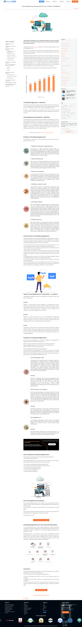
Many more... (7, 612)
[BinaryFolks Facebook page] (43, 612)
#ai (61, 105)
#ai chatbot (71, 105)
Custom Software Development (9, 604)
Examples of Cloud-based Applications (9, 73)
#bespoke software (64, 106)
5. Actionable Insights (10, 58)
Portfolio (55, 1)
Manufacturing (26, 612)
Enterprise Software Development (9, 611)
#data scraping (63, 112)
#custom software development (65, 111)
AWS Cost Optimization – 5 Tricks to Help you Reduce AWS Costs (71, 91)
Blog (43, 609)
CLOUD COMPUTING (76, 8)
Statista (42, 97)
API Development (7, 610)
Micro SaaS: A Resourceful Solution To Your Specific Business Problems (71, 95)
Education (25, 604)
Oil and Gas (25, 611)
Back (26, 598)
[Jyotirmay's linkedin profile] (41, 2)
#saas (48, 595)
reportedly (36, 46)
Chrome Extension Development (9, 605)
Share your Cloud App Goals (41, 589)
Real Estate (25, 610)
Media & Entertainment (27, 609)
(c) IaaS (8, 70)
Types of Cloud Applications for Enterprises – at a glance (10, 65)
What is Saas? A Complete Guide (71, 98)
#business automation (37, 595)
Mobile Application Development (47, 132)
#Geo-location (73, 112)
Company (61, 1)
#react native (63, 115)
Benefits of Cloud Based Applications (9, 49)
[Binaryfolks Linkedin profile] (45, 612)
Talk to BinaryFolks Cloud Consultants (41, 519)
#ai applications (66, 105)
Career (44, 604)
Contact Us (68, 1)
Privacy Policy (45, 610)
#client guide (44, 595)
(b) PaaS (8, 68)
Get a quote (75, 1)
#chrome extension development (66, 109)
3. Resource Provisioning (11, 55)
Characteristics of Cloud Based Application (10, 62)
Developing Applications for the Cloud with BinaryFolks (10, 84)
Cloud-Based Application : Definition (9, 44)
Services (48, 1)
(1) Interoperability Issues (11, 74)
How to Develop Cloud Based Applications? (10, 80)
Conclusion (7, 86)
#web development (64, 118)
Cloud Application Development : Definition (10, 47)
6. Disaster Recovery (10, 60)
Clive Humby (33, 205)
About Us (44, 605)
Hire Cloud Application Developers (11, 82)
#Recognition (68, 115)
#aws (74, 105)
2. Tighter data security (11, 53)
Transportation (26, 605)
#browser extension (71, 106)
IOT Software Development (9, 609)
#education (68, 112)
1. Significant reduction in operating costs (11, 51)
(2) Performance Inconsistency (12, 76)
